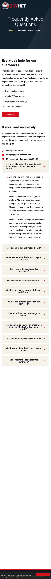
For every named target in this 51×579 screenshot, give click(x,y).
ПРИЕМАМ (43, 574)
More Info (10, 115)
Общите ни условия (32, 577)
